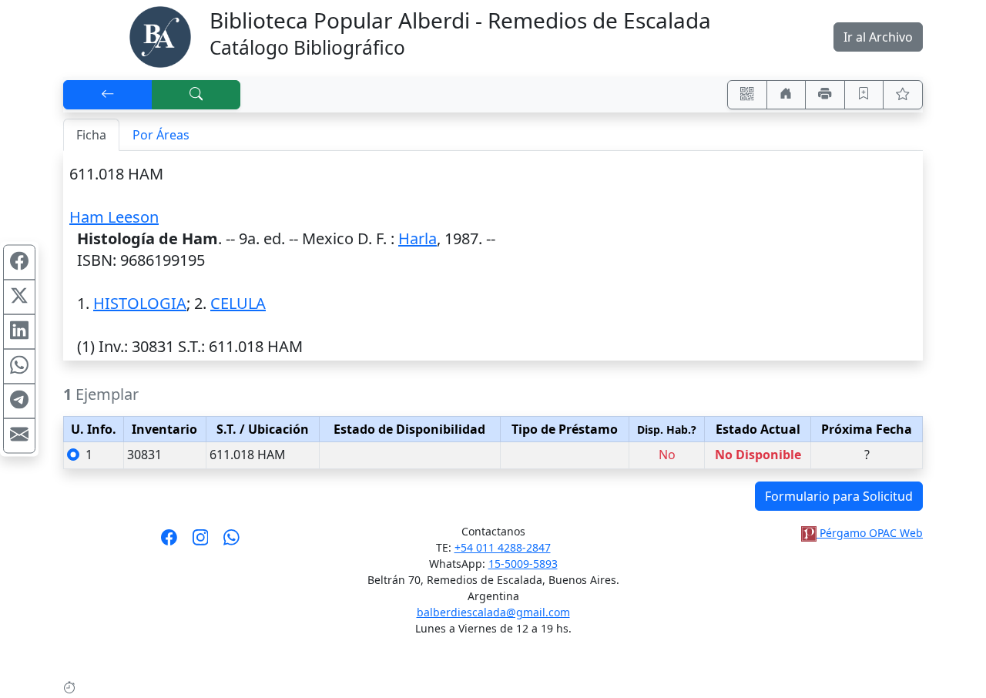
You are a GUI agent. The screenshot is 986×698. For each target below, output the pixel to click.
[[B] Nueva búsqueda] (196, 94)
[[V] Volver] (108, 94)
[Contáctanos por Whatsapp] (231, 542)
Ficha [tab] (91, 134)
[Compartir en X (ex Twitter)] (19, 297)
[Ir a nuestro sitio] (786, 94)
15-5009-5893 (523, 563)
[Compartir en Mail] (19, 436)
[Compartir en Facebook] (19, 262)
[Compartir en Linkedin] (19, 332)
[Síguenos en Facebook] (169, 542)
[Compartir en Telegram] (19, 401)
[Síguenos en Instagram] (200, 542)
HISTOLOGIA (139, 303)
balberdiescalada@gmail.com (493, 612)
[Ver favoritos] (903, 94)
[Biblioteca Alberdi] (160, 35)
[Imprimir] (825, 94)
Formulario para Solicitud (839, 496)
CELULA (238, 303)
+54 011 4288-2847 (502, 547)
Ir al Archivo (878, 37)
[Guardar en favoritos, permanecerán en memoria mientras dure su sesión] (864, 94)
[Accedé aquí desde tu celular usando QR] (747, 94)
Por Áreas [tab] (160, 134)
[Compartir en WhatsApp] (19, 366)
